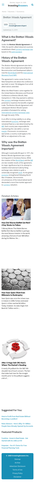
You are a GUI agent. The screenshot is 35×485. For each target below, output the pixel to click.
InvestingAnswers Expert (18, 26)
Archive (17, 463)
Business (11, 12)
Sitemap (17, 459)
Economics (20, 12)
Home (4, 12)
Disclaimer (17, 477)
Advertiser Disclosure (17, 466)
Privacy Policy (17, 473)
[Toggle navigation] (4, 4)
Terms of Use (17, 470)
